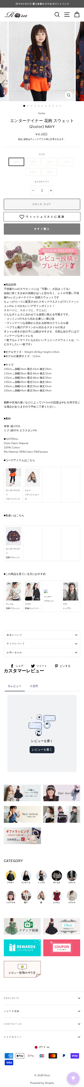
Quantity (42, 181)
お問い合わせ (14, 652)
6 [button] (43, 106)
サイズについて (16, 643)
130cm (66, 162)
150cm (49, 172)
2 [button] (28, 106)
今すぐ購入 (42, 229)
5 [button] (39, 106)
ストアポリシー (13, 1037)
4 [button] (35, 106)
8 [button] (50, 106)
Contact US (13, 1024)
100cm (16, 162)
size (42, 154)
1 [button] (24, 106)
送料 (25, 139)
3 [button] (32, 106)
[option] (42, 3)
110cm (33, 162)
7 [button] (46, 106)
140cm (33, 172)
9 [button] (53, 106)
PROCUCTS (11, 998)
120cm (49, 162)
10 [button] (57, 106)
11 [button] (61, 106)
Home (41, 113)
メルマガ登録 (11, 1011)
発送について (14, 635)
